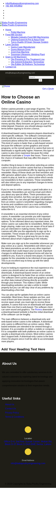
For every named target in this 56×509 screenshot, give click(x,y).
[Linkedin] (22, 79)
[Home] (6, 86)
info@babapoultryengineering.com (22, 3)
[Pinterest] (17, 79)
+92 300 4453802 (13, 6)
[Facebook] (6, 79)
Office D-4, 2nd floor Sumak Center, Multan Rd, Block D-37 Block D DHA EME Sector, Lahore (28, 443)
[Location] (28, 429)
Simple (27, 155)
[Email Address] (28, 451)
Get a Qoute (48, 89)
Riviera (38, 309)
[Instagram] (11, 79)
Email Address (28, 460)
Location (28, 438)
